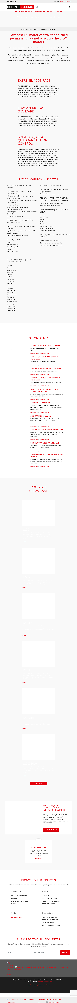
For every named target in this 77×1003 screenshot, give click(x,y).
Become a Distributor (51, 920)
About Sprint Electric (51, 901)
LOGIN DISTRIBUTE (49, 922)
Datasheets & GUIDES (19, 901)
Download (34, 353)
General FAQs (16, 917)
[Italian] (28, 1)
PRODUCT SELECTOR (49, 898)
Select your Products (51, 925)
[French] (23, 1)
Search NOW (38, 858)
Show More (39, 783)
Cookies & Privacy (32, 985)
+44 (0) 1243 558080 (65, 1)
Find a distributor (49, 917)
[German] (20, 1)
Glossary (14, 904)
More (24, 542)
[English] (18, 1)
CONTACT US (47, 895)
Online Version (44, 353)
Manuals (14, 898)
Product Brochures (19, 895)
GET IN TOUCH (51, 830)
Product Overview (49, 904)
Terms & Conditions (44, 985)
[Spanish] (25, 1)
